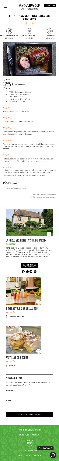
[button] (5, 7)
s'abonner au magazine (29, 266)
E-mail (8, 400)
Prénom (9, 390)
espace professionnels (29, 450)
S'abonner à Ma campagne (29, 430)
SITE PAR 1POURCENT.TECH (29, 455)
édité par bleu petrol (29, 435)
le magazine (50, 6)
